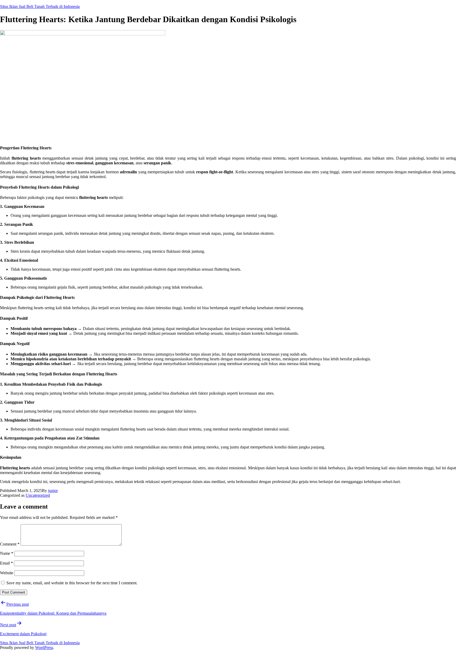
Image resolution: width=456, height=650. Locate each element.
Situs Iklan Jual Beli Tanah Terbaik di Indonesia (40, 6)
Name (6, 553)
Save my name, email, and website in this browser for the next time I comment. (71, 583)
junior (53, 490)
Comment (10, 544)
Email (6, 563)
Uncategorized (38, 495)
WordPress (44, 647)
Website (6, 573)
